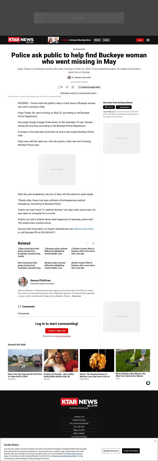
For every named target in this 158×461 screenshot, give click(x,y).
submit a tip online (83, 228)
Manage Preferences (110, 451)
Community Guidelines (63, 336)
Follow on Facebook (79, 423)
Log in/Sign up (108, 112)
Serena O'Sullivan (40, 280)
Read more (76, 296)
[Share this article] (67, 87)
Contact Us (79, 417)
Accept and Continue (130, 451)
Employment (79, 433)
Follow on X (79, 427)
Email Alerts (79, 430)
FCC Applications (79, 437)
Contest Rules (79, 420)
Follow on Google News (91, 87)
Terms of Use (71, 454)
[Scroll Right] (93, 243)
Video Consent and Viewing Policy (64, 456)
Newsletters (125, 107)
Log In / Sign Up (56, 330)
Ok (155, 441)
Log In (140, 40)
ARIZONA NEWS (79, 49)
